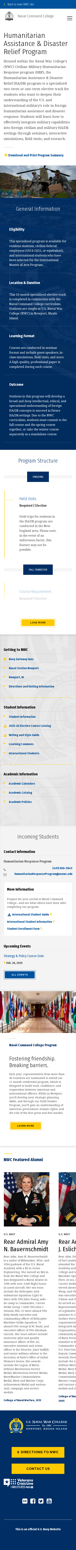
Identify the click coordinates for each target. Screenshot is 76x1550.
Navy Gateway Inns (21, 659)
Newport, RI (16, 677)
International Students (24, 753)
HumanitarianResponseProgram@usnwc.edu (43, 874)
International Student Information (29, 921)
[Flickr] (26, 1502)
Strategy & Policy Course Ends (24, 956)
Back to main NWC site (19, 4)
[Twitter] (42, 1502)
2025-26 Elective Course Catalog (30, 726)
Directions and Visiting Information (31, 686)
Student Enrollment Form (23, 928)
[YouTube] (50, 1502)
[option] (31, 1287)
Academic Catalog (20, 792)
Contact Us (38, 1469)
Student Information (22, 716)
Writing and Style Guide (24, 735)
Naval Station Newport (24, 668)
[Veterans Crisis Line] (18, 1486)
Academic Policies (20, 802)
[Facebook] (34, 1502)
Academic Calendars (22, 783)
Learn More (25, 1126)
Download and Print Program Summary (36, 155)
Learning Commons (21, 744)
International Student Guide (30, 914)
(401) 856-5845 (62, 868)
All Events (20, 975)
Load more (38, 622)
